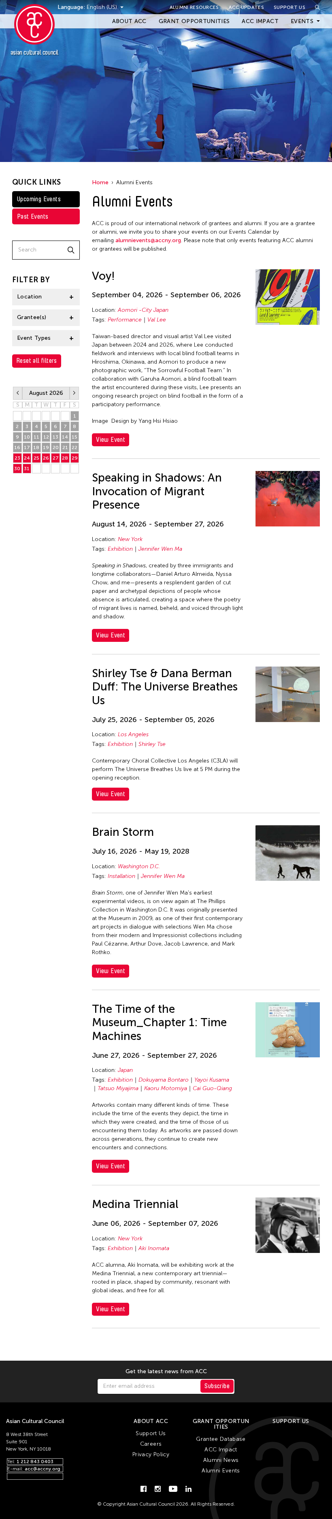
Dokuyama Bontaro (163, 1079)
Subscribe (217, 1386)
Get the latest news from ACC (166, 1371)
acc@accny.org (42, 1469)
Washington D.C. (139, 866)
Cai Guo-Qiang (212, 1088)
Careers (151, 1443)
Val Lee (156, 319)
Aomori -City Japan (143, 310)
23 (17, 458)
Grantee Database (221, 1439)
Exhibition (120, 548)
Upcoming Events (39, 199)
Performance (125, 319)
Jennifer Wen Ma (160, 548)
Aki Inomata (153, 1248)
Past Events (32, 216)
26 (46, 458)
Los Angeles (133, 734)
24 (27, 458)
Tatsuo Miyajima (118, 1088)
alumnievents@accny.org (148, 240)
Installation (121, 876)
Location (29, 296)
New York (130, 539)
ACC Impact (260, 21)
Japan (125, 1070)
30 (17, 468)
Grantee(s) (32, 317)
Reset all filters (36, 360)
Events (302, 21)
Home (100, 182)
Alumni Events (221, 1470)
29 (75, 458)
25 (36, 458)
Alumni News (221, 1460)
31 (27, 468)
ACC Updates (246, 7)
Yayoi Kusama (211, 1079)
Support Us (289, 7)
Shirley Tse (152, 744)
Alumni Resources (194, 7)
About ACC (129, 21)
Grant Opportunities (194, 21)
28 (65, 458)
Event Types (34, 337)
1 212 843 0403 (35, 1461)
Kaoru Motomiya (165, 1088)
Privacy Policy (150, 1454)
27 (56, 458)
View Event (110, 439)
